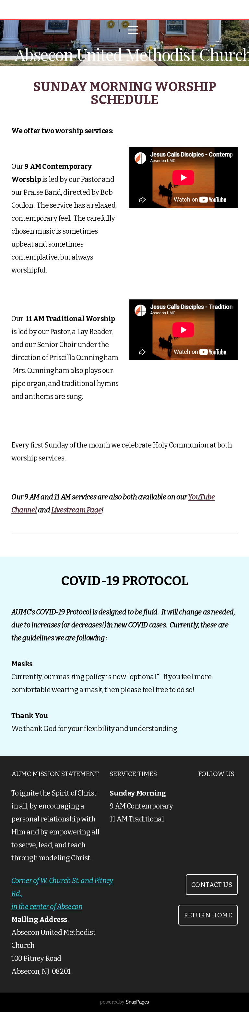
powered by (124, 1002)
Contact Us (211, 885)
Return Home (208, 915)
